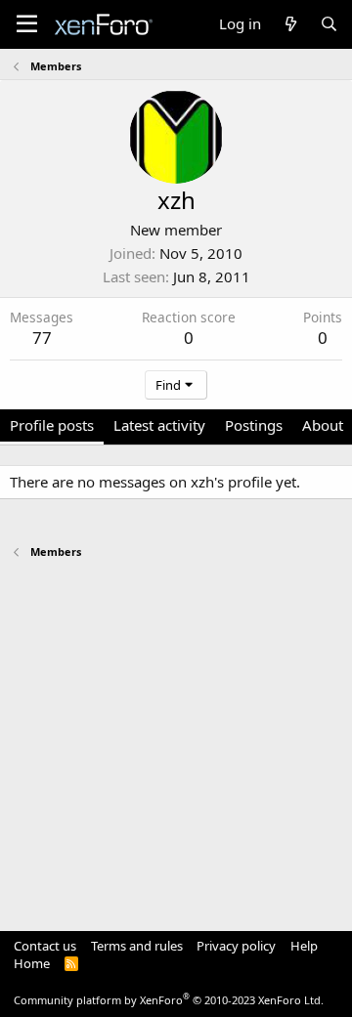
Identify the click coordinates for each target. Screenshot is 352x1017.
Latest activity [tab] (159, 425)
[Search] (329, 24)
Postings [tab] (254, 425)
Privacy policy (236, 945)
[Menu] (27, 24)
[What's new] (290, 24)
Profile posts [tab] (52, 425)
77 (42, 337)
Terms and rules (137, 945)
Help (304, 945)
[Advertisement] (176, 735)
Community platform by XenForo (169, 1000)
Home (32, 963)
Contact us (45, 945)
